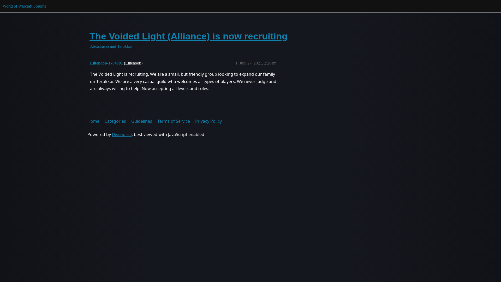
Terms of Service (173, 121)
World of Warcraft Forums (24, 6)
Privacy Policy (208, 121)
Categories (115, 121)
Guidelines (141, 121)
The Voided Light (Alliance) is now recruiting (189, 36)
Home (93, 121)
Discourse (122, 134)
